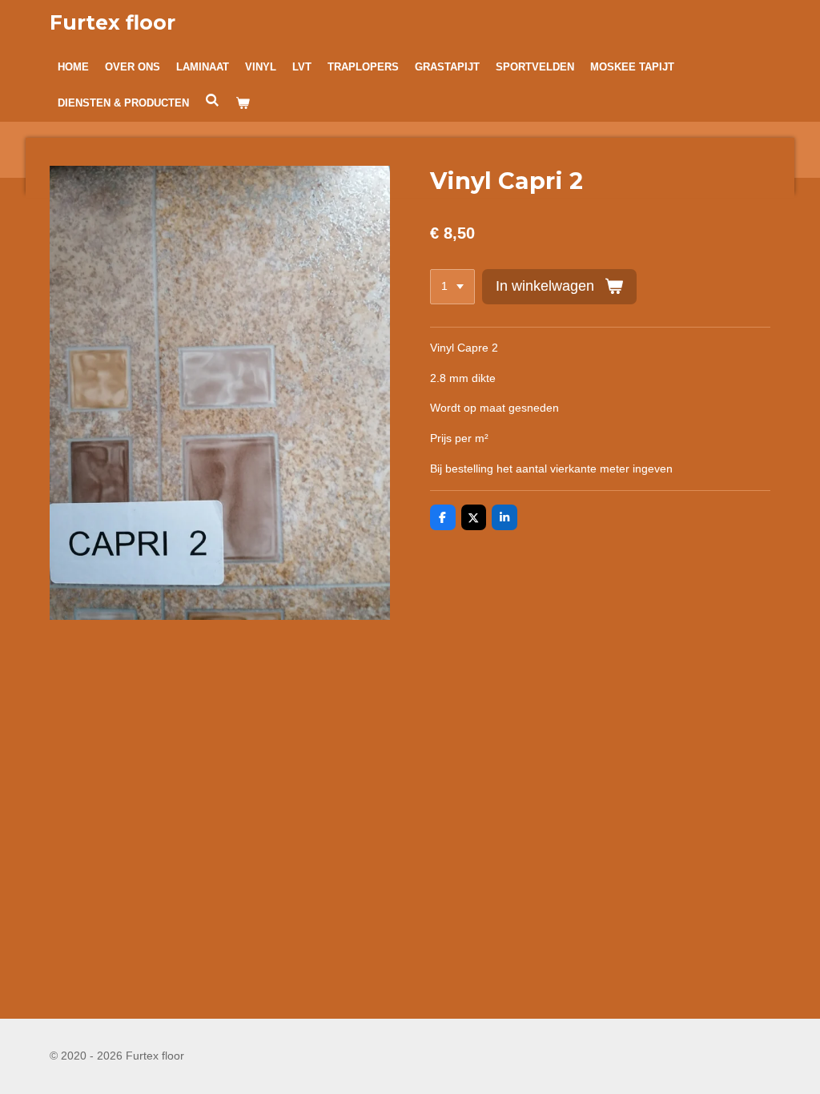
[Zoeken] (212, 100)
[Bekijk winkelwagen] (242, 103)
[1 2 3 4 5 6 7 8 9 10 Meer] (452, 286)
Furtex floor (112, 22)
